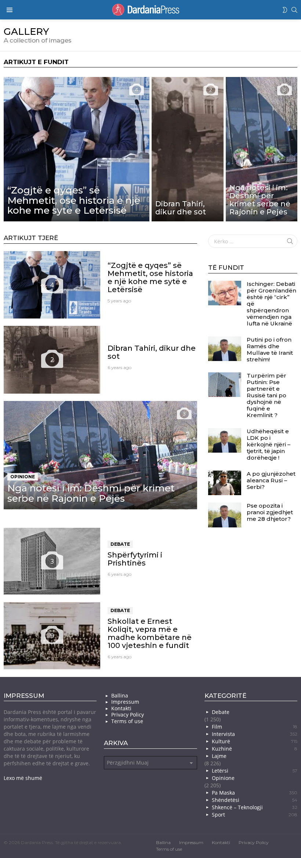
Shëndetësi (254, 799)
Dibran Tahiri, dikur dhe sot (152, 352)
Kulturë (254, 741)
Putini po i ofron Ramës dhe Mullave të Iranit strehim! (270, 349)
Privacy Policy (127, 714)
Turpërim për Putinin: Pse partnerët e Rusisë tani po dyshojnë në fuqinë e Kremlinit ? (266, 395)
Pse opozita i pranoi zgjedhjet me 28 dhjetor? (270, 512)
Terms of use (127, 721)
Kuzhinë (254, 748)
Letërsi (254, 770)
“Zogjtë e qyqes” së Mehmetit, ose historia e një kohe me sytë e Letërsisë (150, 277)
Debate (120, 544)
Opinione (22, 476)
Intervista (254, 733)
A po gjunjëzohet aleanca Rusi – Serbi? (271, 480)
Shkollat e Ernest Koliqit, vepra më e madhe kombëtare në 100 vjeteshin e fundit (150, 633)
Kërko (290, 243)
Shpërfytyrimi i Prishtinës (135, 558)
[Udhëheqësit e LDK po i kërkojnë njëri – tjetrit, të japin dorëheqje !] (224, 440)
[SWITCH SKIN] (285, 10)
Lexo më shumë (23, 777)
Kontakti (121, 708)
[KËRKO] (294, 10)
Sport (254, 814)
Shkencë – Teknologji (254, 807)
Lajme (219, 755)
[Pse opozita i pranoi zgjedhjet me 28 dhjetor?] (224, 514)
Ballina (119, 695)
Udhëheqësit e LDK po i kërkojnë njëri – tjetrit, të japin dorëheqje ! (268, 444)
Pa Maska (254, 792)
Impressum (125, 702)
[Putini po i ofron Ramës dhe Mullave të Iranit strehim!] (224, 348)
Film (254, 726)
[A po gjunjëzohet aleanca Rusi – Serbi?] (224, 483)
